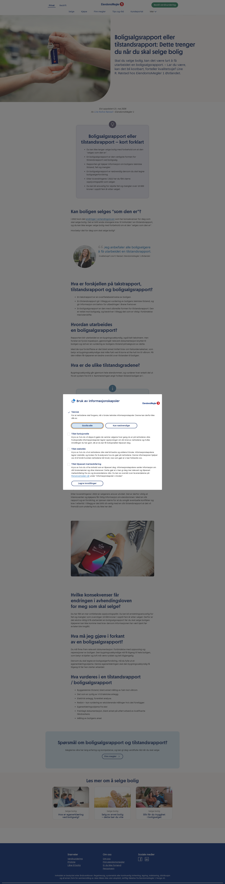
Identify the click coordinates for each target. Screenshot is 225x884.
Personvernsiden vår (80, 476)
